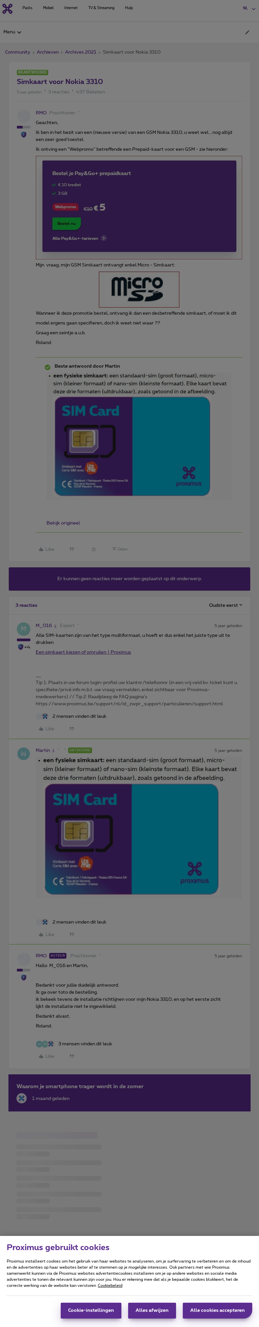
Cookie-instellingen (91, 1310)
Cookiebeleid (110, 1285)
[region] (129, 1281)
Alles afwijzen (152, 1310)
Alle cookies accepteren (217, 1310)
